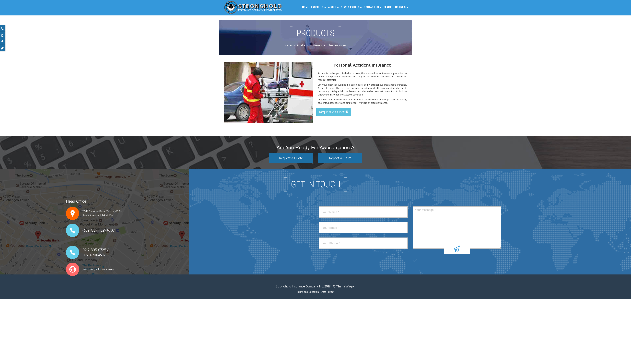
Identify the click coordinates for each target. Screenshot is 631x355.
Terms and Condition (308, 291)
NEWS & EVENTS (350, 7)
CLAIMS (388, 7)
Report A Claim (340, 158)
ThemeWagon (345, 286)
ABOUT (332, 7)
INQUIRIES (400, 7)
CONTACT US (371, 7)
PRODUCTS (317, 7)
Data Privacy (327, 291)
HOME (305, 7)
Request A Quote (332, 112)
